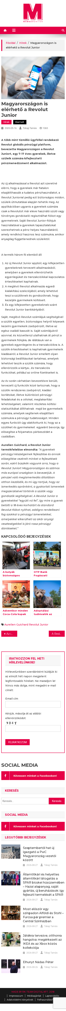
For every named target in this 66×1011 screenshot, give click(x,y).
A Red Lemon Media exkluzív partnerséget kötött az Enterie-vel (58, 633)
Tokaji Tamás (30, 128)
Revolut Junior (38, 624)
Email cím (11, 698)
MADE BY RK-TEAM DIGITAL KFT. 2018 (33, 991)
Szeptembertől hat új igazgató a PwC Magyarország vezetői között (39, 854)
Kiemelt (19, 122)
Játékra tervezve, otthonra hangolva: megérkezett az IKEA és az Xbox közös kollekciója (42, 941)
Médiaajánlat (34, 995)
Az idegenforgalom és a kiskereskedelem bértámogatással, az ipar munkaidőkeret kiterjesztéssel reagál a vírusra (11, 633)
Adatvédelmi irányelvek (20, 999)
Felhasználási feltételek (50, 999)
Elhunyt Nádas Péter (38, 962)
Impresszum (16, 995)
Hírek (6, 122)
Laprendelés (52, 995)
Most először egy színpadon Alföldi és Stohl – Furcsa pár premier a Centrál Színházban (43, 915)
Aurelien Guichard (16, 624)
